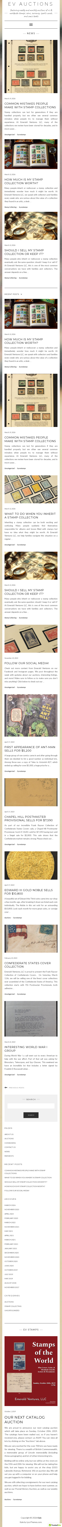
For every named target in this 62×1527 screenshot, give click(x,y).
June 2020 (9, 1266)
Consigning (10, 1143)
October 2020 (11, 1261)
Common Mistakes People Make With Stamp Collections (30, 105)
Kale (39, 1518)
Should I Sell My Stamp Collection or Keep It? (24, 252)
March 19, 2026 (10, 98)
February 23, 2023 (11, 958)
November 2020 (12, 1257)
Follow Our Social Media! (27, 663)
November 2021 (12, 1227)
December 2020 (12, 1253)
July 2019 (9, 1274)
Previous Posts (16, 1088)
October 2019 (11, 1270)
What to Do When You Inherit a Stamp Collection (30, 515)
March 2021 (10, 1240)
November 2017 (12, 1287)
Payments (9, 1156)
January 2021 (11, 1248)
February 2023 (11, 1218)
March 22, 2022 (10, 1042)
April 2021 (9, 1235)
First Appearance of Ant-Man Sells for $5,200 (30, 749)
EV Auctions (31, 4)
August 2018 (10, 1283)
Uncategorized (10, 134)
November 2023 (12, 1209)
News (7, 1151)
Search (31, 1115)
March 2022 (10, 1222)
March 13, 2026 (10, 174)
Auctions (8, 918)
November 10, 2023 (11, 658)
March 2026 (10, 1205)
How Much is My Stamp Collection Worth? (24, 181)
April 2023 (9, 1214)
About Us (9, 1134)
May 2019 (9, 1278)
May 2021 (9, 1231)
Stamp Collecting (10, 207)
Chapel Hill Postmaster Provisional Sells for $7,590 (29, 818)
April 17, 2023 (9, 742)
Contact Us (10, 1147)
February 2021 (11, 1244)
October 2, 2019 (10, 1411)
